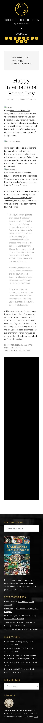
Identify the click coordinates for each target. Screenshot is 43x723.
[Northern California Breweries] (17, 574)
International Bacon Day (20, 110)
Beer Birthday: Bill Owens (27, 629)
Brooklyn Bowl (10, 182)
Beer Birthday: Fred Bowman (16, 662)
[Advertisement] (21, 428)
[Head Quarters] (9, 707)
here (36, 716)
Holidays (26, 351)
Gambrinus (8, 608)
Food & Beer (26, 345)
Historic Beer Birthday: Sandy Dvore (19, 641)
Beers (17, 345)
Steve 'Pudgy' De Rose (13, 622)
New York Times (11, 207)
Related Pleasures (12, 348)
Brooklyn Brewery (19, 185)
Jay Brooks (9, 629)
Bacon (19, 351)
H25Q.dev (8, 713)
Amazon (20, 586)
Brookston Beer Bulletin (21, 20)
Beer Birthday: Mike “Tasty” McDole (18, 648)
